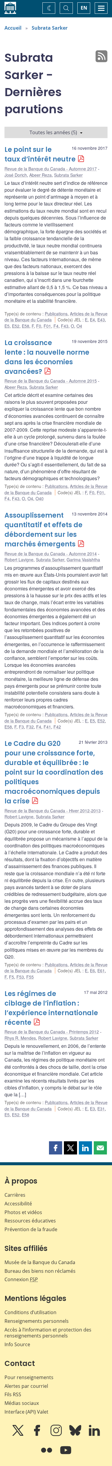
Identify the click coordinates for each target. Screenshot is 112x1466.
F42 (57, 727)
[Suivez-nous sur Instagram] (56, 1434)
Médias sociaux (21, 1403)
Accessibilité (18, 1203)
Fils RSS (12, 1394)
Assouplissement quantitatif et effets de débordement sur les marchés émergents (43, 530)
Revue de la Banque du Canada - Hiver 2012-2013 (52, 811)
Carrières (14, 1195)
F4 (56, 326)
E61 (101, 971)
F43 (64, 326)
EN (84, 7)
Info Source (17, 1344)
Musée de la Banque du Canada (39, 1262)
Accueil (13, 28)
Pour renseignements (28, 1377)
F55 (30, 977)
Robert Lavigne (18, 560)
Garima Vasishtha (83, 560)
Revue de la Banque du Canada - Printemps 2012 (51, 1032)
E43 (101, 320)
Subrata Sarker (49, 28)
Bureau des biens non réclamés (40, 1271)
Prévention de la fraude (30, 1229)
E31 (101, 1109)
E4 (92, 320)
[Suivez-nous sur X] (18, 1434)
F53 (20, 977)
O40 (40, 498)
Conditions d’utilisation (30, 1312)
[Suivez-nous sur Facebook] (37, 1434)
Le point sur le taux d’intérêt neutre (40, 154)
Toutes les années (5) (53, 132)
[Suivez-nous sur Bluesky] (75, 1434)
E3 (92, 1109)
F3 (21, 727)
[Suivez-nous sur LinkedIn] (94, 1434)
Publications (56, 314)
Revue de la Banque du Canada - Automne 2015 (50, 381)
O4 (79, 326)
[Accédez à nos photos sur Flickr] (47, 1454)
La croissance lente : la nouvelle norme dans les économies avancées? (46, 357)
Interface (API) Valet (26, 1411)
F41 (47, 727)
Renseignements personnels (36, 1321)
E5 (7, 326)
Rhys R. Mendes (20, 1038)
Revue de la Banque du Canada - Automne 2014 (50, 554)
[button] (55, 1147)
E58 (25, 326)
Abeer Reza (40, 175)
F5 (11, 977)
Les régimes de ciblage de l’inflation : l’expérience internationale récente (51, 1008)
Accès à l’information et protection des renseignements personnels (47, 1332)
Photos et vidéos (23, 1212)
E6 (92, 971)
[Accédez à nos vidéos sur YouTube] (66, 1454)
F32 (30, 727)
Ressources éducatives (30, 1220)
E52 (15, 326)
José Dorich (15, 175)
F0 (38, 326)
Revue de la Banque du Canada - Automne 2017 (50, 169)
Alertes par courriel (26, 1386)
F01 (47, 326)
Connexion (21, 1279)
